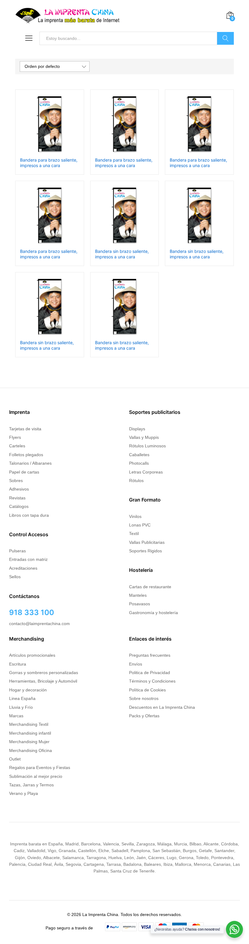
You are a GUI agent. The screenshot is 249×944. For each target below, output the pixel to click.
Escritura (17, 664)
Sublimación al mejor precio (35, 776)
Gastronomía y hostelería (153, 612)
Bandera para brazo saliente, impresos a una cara (48, 162)
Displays (137, 428)
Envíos (135, 664)
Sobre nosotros (144, 698)
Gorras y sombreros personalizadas (43, 672)
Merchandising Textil (28, 724)
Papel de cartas (24, 472)
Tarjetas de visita (25, 428)
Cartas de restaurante (150, 586)
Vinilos (135, 516)
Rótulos (136, 480)
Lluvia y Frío (21, 707)
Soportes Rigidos (145, 550)
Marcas (16, 715)
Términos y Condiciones (152, 681)
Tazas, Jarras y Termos (31, 784)
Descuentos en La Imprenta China (162, 707)
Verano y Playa (23, 793)
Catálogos (19, 506)
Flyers (15, 437)
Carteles (17, 445)
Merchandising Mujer (29, 741)
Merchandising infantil (30, 733)
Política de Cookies (147, 689)
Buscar (225, 38)
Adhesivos (19, 489)
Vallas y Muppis (144, 437)
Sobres (16, 480)
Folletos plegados (26, 454)
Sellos (15, 576)
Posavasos (139, 603)
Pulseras (17, 550)
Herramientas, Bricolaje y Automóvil (43, 681)
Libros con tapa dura (29, 515)
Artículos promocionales (32, 655)
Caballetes (139, 454)
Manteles (138, 595)
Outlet (15, 759)
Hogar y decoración (28, 689)
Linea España (22, 698)
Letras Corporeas (146, 472)
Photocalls (139, 463)
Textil (134, 533)
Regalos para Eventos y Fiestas (39, 767)
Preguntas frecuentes (149, 655)
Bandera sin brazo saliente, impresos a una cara (122, 254)
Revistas (17, 497)
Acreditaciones (23, 568)
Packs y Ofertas (144, 715)
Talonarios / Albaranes (30, 463)
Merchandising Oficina (30, 750)
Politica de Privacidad (149, 672)
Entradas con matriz (28, 559)
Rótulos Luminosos (147, 445)
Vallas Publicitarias (147, 542)
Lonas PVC (140, 525)
